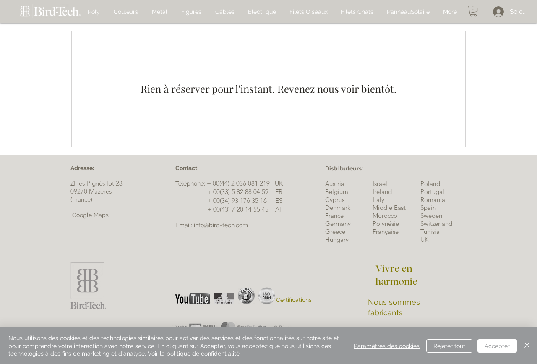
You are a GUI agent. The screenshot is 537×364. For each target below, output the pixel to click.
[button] (473, 11)
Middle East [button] (389, 208)
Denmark (337, 208)
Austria (334, 184)
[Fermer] (527, 345)
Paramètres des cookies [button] (387, 346)
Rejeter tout (449, 346)
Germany (338, 224)
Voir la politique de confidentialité (194, 353)
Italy (378, 200)
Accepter (497, 346)
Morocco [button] (385, 216)
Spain (428, 208)
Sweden (431, 216)
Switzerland (436, 224)
